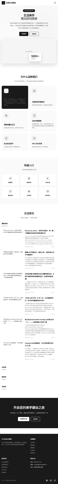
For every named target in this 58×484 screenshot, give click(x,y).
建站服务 (32, 445)
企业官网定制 (5, 462)
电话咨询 (35, 419)
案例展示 (32, 447)
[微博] (51, 480)
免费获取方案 (23, 419)
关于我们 (32, 442)
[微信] (47, 480)
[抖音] (54, 480)
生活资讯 (32, 450)
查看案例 (34, 34)
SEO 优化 (4, 469)
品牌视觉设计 (5, 464)
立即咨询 (24, 33)
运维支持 (4, 472)
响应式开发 (4, 467)
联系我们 (32, 453)
